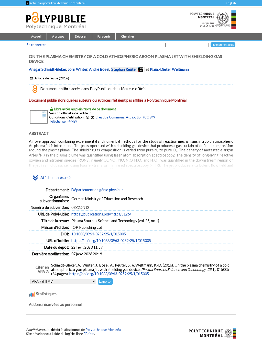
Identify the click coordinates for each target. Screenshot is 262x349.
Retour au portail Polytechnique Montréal (55, 3)
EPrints (89, 334)
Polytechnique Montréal (104, 330)
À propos (58, 36)
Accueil (36, 36)
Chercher (127, 36)
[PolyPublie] (56, 30)
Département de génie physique (97, 190)
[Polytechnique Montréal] (210, 333)
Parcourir (103, 36)
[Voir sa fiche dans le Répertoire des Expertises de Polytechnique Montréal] (140, 69)
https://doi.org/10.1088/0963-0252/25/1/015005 (111, 240)
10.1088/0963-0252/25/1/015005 (98, 234)
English (231, 3)
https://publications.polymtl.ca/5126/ (101, 214)
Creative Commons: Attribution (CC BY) (125, 117)
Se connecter (36, 45)
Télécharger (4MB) (63, 121)
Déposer (81, 36)
